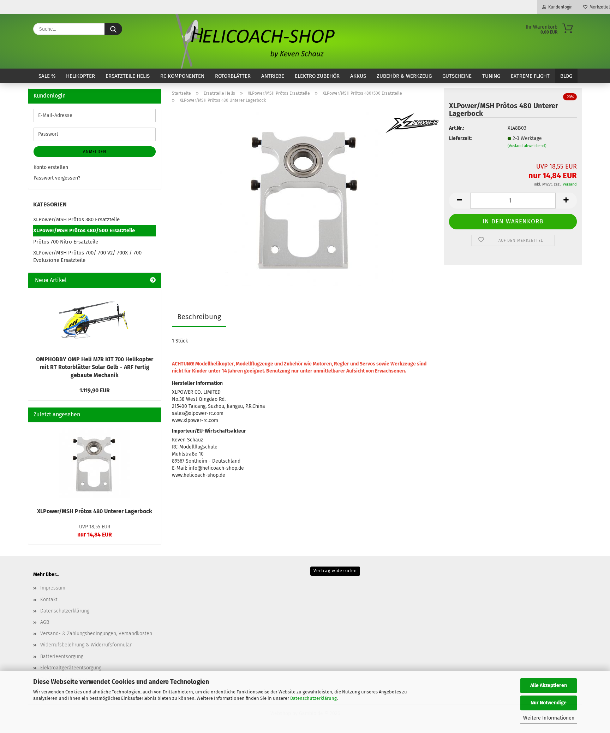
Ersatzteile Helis (128, 76)
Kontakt (49, 600)
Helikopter (80, 76)
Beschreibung (199, 316)
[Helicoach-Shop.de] (254, 41)
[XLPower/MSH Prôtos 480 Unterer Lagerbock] (305, 197)
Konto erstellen (51, 167)
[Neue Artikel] (153, 280)
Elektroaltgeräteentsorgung (70, 668)
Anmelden (94, 151)
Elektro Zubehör (317, 76)
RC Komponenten (182, 76)
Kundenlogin (559, 7)
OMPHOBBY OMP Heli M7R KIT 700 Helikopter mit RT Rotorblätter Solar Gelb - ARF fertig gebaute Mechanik (94, 367)
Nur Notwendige (549, 703)
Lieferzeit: (460, 138)
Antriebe (272, 76)
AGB (44, 622)
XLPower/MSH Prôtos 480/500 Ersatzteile (84, 230)
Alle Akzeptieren (548, 685)
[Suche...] (113, 29)
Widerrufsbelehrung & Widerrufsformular (86, 645)
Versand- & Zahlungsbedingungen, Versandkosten (96, 634)
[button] (459, 201)
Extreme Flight (530, 76)
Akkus (358, 76)
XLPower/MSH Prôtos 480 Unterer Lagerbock (94, 511)
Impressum (52, 588)
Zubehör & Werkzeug (404, 76)
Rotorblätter (233, 76)
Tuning (491, 76)
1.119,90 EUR (94, 390)
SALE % (46, 76)
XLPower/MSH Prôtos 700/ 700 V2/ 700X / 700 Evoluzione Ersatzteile (87, 256)
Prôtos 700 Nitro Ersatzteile (65, 242)
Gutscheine (457, 76)
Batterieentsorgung (61, 656)
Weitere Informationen (548, 718)
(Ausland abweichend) (527, 145)
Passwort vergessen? (57, 178)
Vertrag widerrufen (335, 570)
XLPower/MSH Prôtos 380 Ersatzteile (76, 219)
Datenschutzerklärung (313, 698)
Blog (566, 76)
